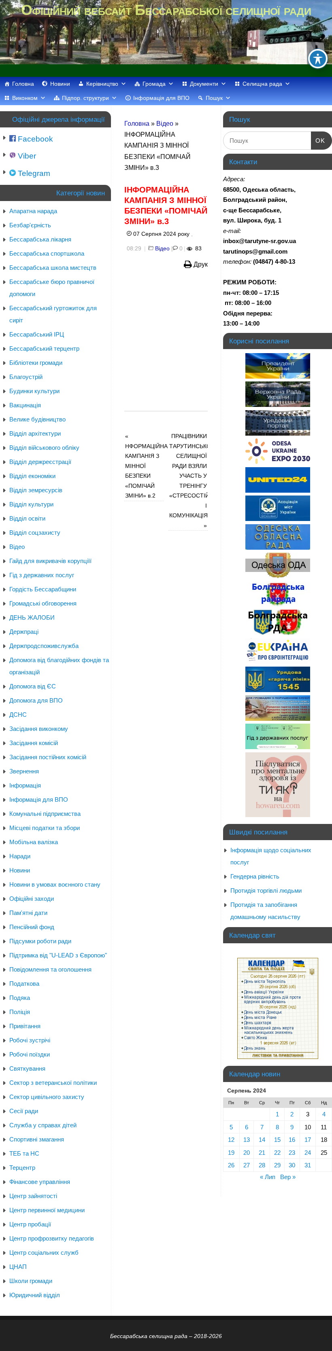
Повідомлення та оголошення (50, 969)
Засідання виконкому (38, 728)
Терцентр (22, 1167)
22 (277, 1152)
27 (246, 1165)
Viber (26, 156)
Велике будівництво (37, 419)
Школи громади (30, 1280)
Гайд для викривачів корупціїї (50, 560)
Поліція (19, 1011)
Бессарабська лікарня (40, 239)
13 (246, 1139)
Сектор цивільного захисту (46, 1096)
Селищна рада (262, 83)
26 (231, 1165)
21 (262, 1152)
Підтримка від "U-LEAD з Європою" (58, 955)
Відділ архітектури (35, 433)
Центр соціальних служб (44, 1252)
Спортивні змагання (36, 1139)
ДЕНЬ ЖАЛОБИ (32, 617)
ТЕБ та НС (24, 1153)
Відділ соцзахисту (34, 532)
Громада (154, 83)
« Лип (267, 1176)
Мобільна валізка (33, 842)
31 (307, 1165)
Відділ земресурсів (35, 490)
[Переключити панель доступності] (318, 58)
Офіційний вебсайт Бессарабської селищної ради (166, 10)
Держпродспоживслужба (44, 645)
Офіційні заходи (31, 898)
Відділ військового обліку (44, 447)
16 (292, 1139)
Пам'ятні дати (28, 912)
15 (277, 1139)
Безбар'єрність (30, 225)
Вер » (288, 1176)
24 (307, 1152)
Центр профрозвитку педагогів (51, 1238)
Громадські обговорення (43, 603)
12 (231, 1139)
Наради (19, 856)
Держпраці (23, 631)
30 (292, 1165)
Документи (204, 83)
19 (231, 1152)
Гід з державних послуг (41, 575)
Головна (23, 83)
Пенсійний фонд (31, 926)
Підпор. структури (85, 98)
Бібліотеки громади (35, 362)
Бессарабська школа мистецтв (52, 267)
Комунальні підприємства (45, 813)
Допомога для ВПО (36, 700)
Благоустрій (26, 376)
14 (262, 1139)
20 (246, 1152)
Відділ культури (31, 504)
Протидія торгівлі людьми (266, 890)
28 (262, 1165)
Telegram (33, 173)
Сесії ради (23, 1110)
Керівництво (102, 83)
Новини (60, 83)
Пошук (214, 98)
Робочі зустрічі (29, 1040)
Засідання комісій (33, 742)
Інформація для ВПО (161, 98)
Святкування (27, 1068)
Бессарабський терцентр (44, 348)
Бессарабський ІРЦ (36, 334)
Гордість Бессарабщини (42, 589)
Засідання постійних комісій (47, 757)
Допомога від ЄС (32, 686)
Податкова (24, 983)
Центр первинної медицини (47, 1210)
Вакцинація (25, 405)
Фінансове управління (39, 1181)
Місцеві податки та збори (44, 827)
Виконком (25, 98)
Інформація (25, 785)
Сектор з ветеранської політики (53, 1082)
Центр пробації (30, 1224)
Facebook (34, 139)
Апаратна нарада (33, 211)
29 (277, 1165)
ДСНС (18, 714)
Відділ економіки (32, 475)
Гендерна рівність (254, 876)
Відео (164, 123)
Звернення (24, 771)
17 (307, 1139)
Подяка (19, 997)
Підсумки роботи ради (40, 941)
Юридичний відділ (34, 1295)
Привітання (24, 1026)
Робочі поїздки (29, 1054)
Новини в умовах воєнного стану (54, 884)
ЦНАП (18, 1266)
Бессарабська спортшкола (46, 253)
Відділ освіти (27, 518)
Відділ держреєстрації (40, 461)
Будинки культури (34, 391)
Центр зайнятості (33, 1195)
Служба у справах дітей (43, 1125)
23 (292, 1152)
